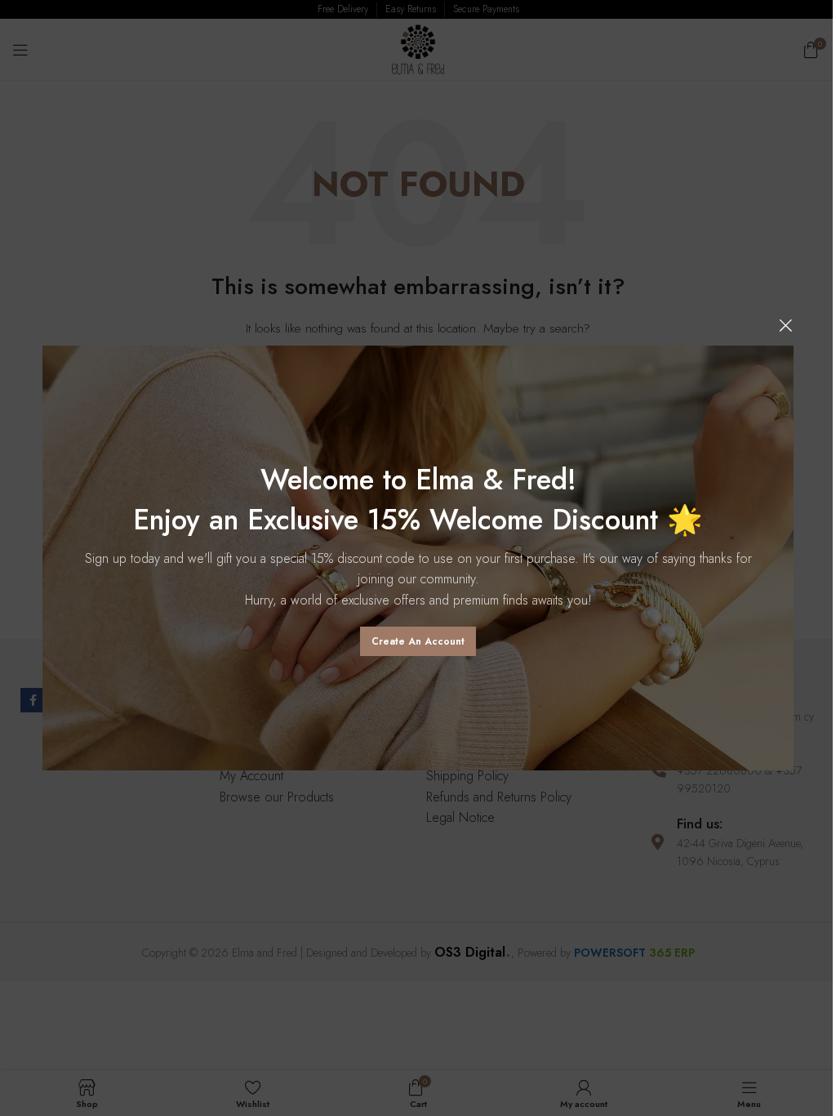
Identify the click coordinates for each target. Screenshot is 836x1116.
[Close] (785, 325)
